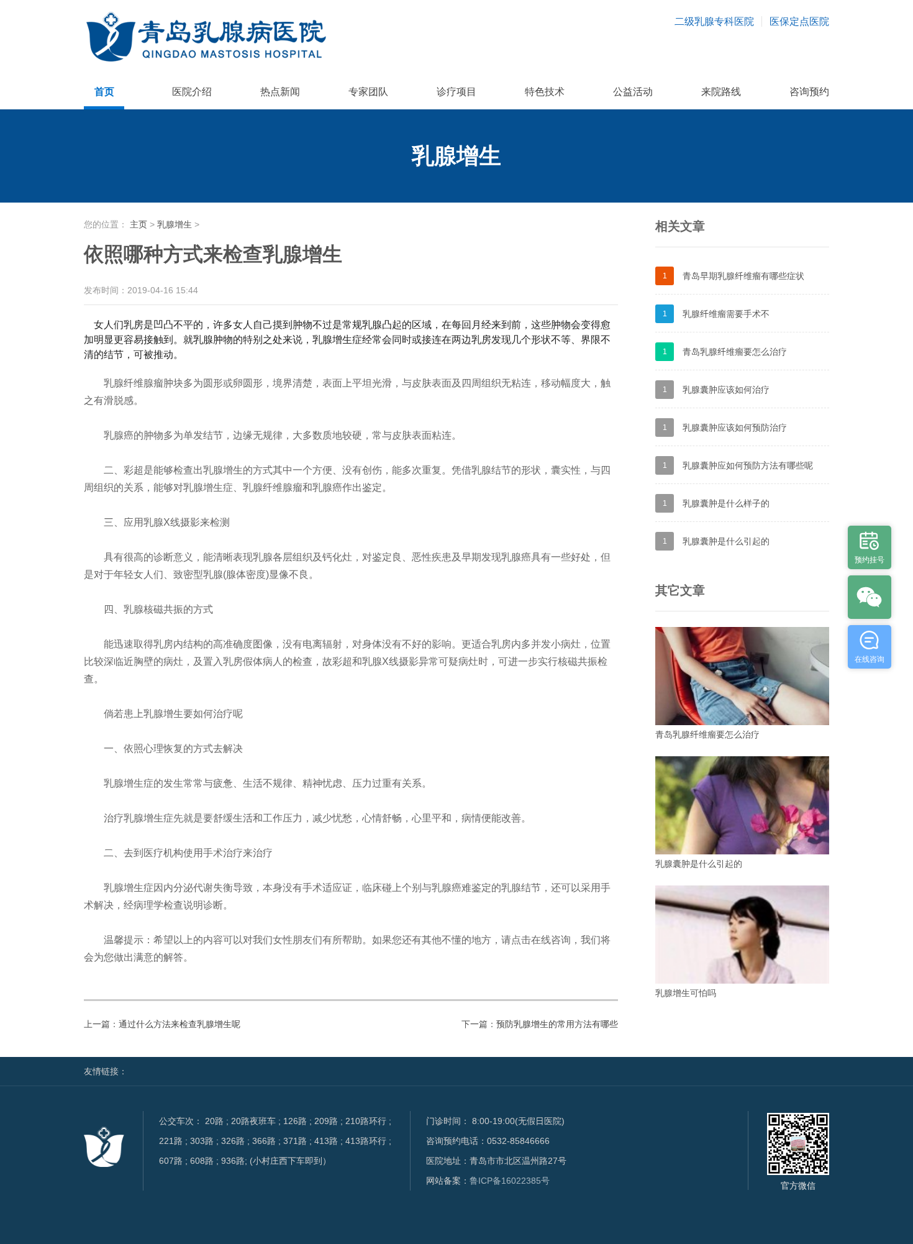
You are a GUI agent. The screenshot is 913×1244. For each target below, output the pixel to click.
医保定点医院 (799, 21)
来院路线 (721, 91)
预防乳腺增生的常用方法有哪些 (557, 1024)
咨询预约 (809, 91)
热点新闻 (280, 91)
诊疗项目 (456, 91)
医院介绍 (192, 91)
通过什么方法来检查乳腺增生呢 (179, 1024)
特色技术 (545, 91)
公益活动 (633, 91)
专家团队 (368, 91)
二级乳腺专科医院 (714, 21)
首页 (104, 91)
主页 (138, 224)
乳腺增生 (174, 224)
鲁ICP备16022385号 (510, 1181)
